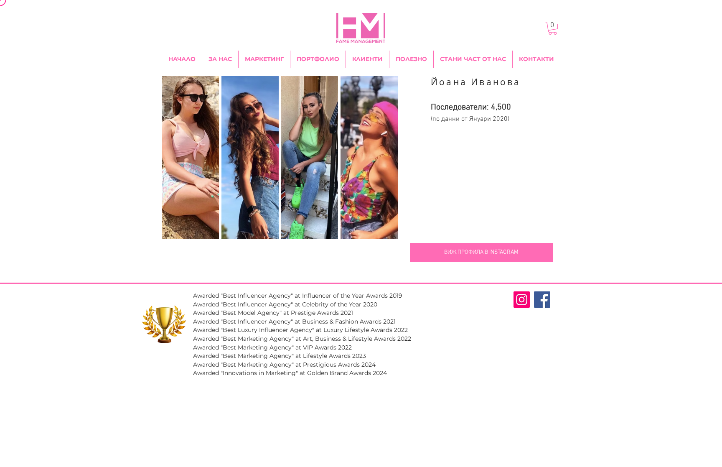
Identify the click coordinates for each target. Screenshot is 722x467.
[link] (552, 28)
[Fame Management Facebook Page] (542, 299)
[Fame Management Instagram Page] (522, 299)
